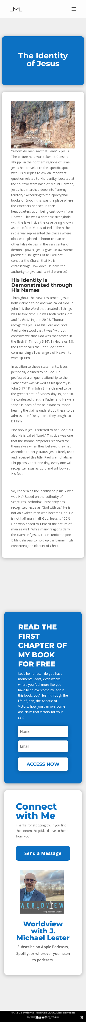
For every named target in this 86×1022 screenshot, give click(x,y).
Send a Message (42, 853)
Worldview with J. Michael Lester (43, 931)
